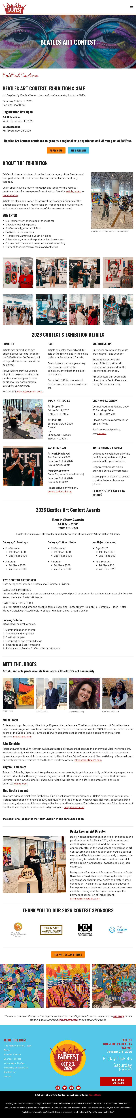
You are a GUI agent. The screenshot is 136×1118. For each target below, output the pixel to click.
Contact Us (9, 1071)
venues (101, 433)
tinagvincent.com (74, 807)
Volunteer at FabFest (14, 1063)
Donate (7, 1076)
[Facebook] (57, 1087)
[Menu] (131, 7)
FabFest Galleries (12, 1054)
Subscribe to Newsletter (16, 1067)
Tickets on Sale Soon (118, 1081)
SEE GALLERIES (78, 150)
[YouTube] (78, 1087)
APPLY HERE (56, 150)
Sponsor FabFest (12, 1058)
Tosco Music (95, 1094)
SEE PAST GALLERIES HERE (68, 954)
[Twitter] (64, 1087)
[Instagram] (71, 1087)
